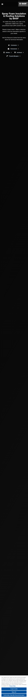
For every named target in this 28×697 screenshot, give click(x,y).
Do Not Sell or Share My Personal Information (14, 695)
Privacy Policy (12, 686)
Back (4, 11)
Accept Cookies (14, 688)
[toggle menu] (2, 4)
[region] (14, 686)
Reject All (14, 692)
